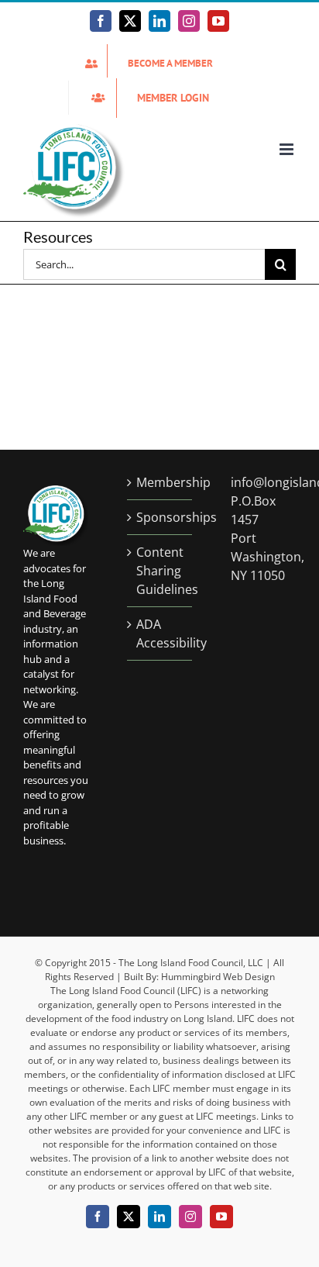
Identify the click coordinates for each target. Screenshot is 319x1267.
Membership (160, 482)
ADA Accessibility (160, 633)
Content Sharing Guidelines (160, 571)
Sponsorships (160, 517)
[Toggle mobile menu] (288, 149)
